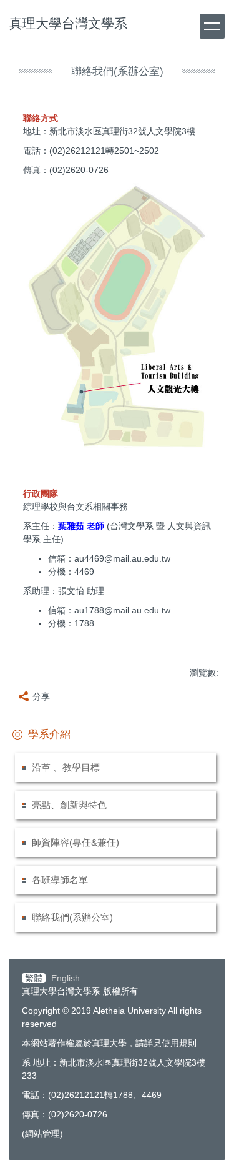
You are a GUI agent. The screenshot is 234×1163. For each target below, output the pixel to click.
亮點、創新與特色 (69, 804)
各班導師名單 (60, 879)
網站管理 (42, 1134)
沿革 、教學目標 (66, 767)
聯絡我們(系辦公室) (72, 917)
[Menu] (212, 26)
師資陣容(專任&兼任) (75, 842)
